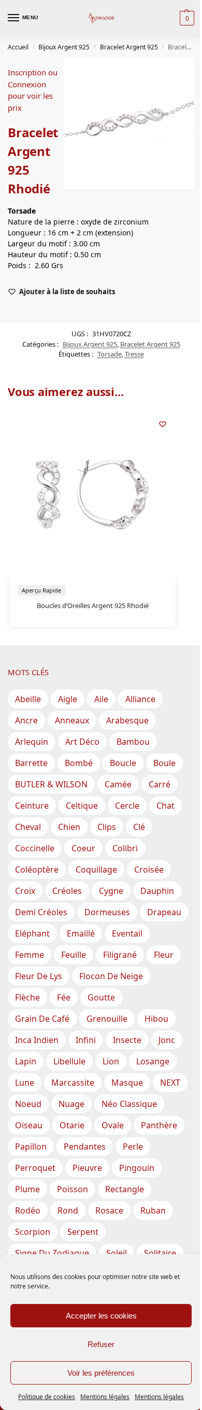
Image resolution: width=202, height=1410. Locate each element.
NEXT (170, 1082)
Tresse (134, 354)
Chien (69, 827)
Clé (139, 827)
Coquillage (96, 869)
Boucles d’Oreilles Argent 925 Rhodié (93, 605)
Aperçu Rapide (41, 590)
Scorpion (32, 1231)
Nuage (71, 1104)
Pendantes (85, 1146)
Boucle (123, 763)
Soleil (116, 1253)
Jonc (166, 1040)
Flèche (27, 997)
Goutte (101, 997)
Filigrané (120, 954)
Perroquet (35, 1168)
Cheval (28, 827)
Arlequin (31, 741)
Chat (165, 805)
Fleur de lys (38, 976)
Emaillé (81, 933)
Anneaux (72, 720)
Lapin (25, 1061)
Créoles (67, 891)
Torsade (109, 354)
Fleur (164, 954)
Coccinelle (34, 848)
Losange (152, 1061)
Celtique (82, 805)
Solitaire (160, 1253)
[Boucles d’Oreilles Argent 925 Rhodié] (93, 494)
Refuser (101, 1344)
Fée (63, 997)
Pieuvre (87, 1168)
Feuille (73, 954)
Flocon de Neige (111, 976)
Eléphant (32, 933)
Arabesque (127, 720)
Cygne (111, 891)
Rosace (109, 1210)
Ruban (153, 1210)
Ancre (26, 720)
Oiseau (28, 1125)
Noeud (28, 1104)
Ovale (113, 1125)
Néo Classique (129, 1104)
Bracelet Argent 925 (129, 47)
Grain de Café (42, 1018)
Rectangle (124, 1189)
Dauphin (157, 891)
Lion (111, 1061)
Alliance (140, 699)
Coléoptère (37, 869)
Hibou (156, 1018)
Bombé (79, 763)
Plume (27, 1189)
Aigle (67, 699)
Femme (29, 954)
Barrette (31, 763)
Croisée (149, 869)
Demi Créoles (41, 912)
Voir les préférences (101, 1372)
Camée (118, 784)
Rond (67, 1210)
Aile (101, 699)
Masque (127, 1082)
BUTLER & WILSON (51, 784)
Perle (133, 1146)
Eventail (127, 933)
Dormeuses (107, 912)
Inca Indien (37, 1040)
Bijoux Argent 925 (64, 47)
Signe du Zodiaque (52, 1253)
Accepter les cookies (101, 1315)
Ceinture (32, 805)
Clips (106, 827)
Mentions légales (104, 1396)
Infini (86, 1040)
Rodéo (27, 1210)
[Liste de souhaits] (162, 424)
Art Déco (82, 741)
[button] (185, 18)
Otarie (72, 1125)
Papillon (31, 1146)
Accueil (18, 47)
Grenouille (106, 1018)
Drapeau (164, 912)
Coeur (83, 848)
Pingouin (136, 1168)
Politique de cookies (46, 1396)
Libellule (69, 1061)
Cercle (127, 805)
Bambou (133, 741)
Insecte (127, 1040)
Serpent (82, 1231)
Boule (164, 763)
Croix (25, 891)
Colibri (125, 848)
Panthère (159, 1125)
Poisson (72, 1189)
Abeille (28, 699)
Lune (24, 1082)
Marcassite (72, 1082)
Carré (159, 784)
